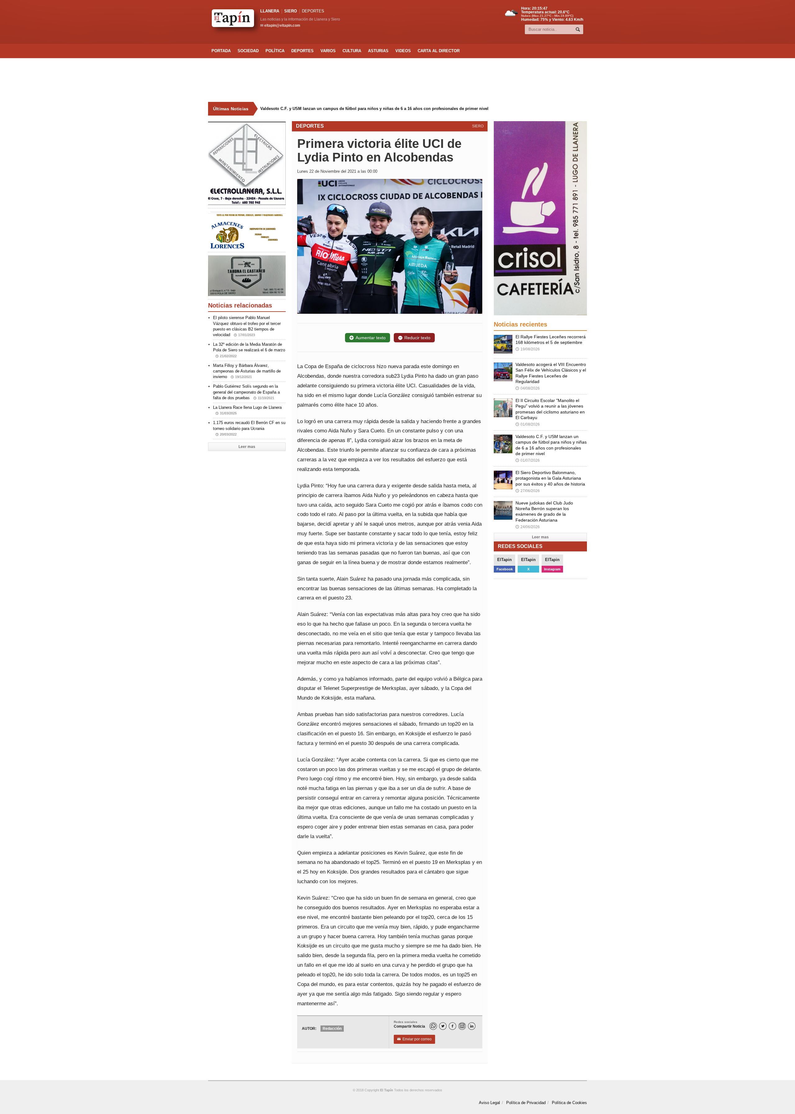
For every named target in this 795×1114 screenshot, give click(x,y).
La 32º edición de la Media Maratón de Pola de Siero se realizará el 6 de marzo (249, 350)
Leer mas (246, 447)
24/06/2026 (528, 527)
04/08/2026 (528, 388)
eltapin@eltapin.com (282, 25)
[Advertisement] (397, 80)
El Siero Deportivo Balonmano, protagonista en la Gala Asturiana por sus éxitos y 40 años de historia (550, 478)
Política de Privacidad (526, 1102)
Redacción (332, 1028)
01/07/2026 (528, 460)
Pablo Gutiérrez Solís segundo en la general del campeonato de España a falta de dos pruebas (246, 392)
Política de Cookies (569, 1102)
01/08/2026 (528, 424)
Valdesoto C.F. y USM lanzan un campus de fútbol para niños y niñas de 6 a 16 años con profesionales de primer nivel (369, 108)
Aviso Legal (489, 1102)
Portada (221, 50)
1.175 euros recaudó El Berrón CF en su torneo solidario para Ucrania (249, 428)
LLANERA (269, 11)
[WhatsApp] (433, 1026)
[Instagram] (462, 1026)
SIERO (290, 11)
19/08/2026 (528, 349)
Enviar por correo (414, 1039)
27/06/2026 (528, 491)
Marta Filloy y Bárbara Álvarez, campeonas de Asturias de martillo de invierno (247, 371)
